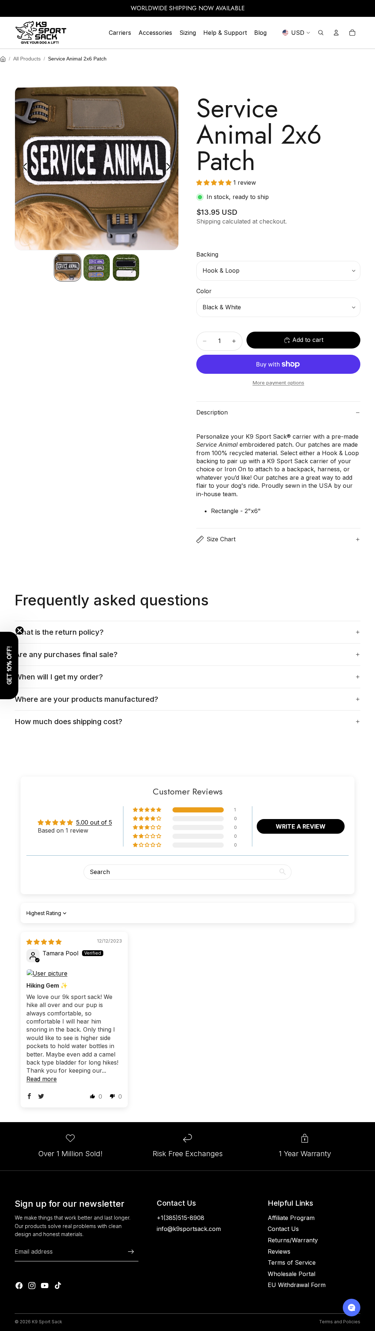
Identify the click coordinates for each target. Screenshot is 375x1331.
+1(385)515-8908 (180, 1217)
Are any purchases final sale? (66, 654)
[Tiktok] (57, 1285)
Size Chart (221, 539)
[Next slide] (170, 168)
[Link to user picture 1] (74, 973)
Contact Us (283, 1228)
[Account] (336, 33)
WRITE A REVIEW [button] (301, 826)
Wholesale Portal (291, 1273)
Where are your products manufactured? (86, 699)
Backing (207, 254)
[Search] (321, 32)
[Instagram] (31, 1285)
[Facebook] (19, 1285)
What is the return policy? (59, 632)
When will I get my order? (59, 676)
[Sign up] (131, 1252)
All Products (27, 59)
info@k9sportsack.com (189, 1228)
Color (204, 291)
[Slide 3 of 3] (126, 267)
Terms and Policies (339, 1321)
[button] (214, 182)
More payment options (278, 383)
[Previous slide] (23, 168)
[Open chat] (351, 1307)
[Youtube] (44, 1285)
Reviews (279, 1251)
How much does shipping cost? (68, 721)
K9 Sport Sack (47, 1321)
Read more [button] (41, 1079)
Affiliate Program (291, 1217)
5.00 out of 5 (94, 822)
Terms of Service (292, 1262)
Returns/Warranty (293, 1240)
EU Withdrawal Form (297, 1284)
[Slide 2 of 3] (96, 267)
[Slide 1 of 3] (68, 267)
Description (212, 412)
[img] (44, 941)
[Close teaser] (19, 630)
